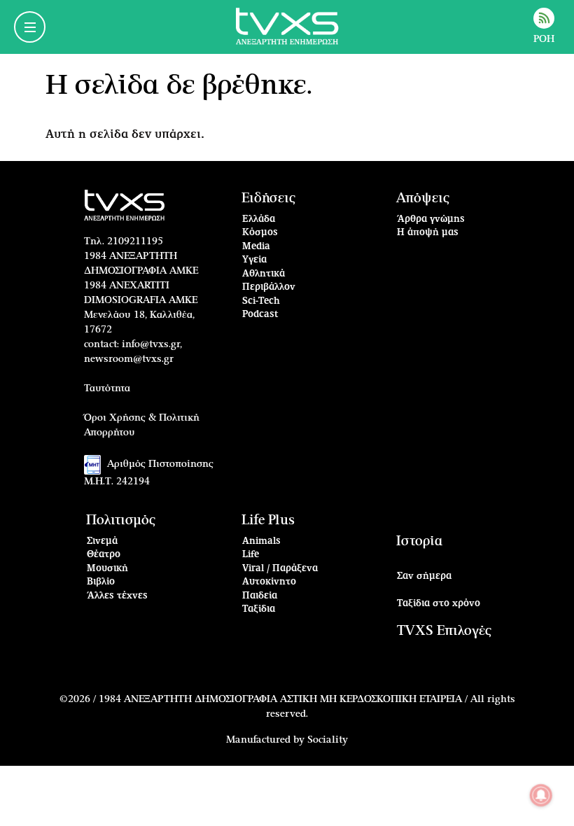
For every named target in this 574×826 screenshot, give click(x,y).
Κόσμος (260, 232)
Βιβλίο (101, 582)
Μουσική (107, 568)
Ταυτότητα (107, 388)
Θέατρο (103, 554)
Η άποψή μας (427, 232)
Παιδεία (259, 596)
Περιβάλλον (268, 287)
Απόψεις (422, 198)
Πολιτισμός (120, 520)
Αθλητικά (263, 274)
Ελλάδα (258, 219)
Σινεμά (102, 541)
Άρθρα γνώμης (431, 219)
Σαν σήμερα (424, 576)
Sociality (327, 740)
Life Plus (268, 520)
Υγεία (254, 260)
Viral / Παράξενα (280, 568)
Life (250, 554)
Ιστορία (419, 541)
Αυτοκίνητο (269, 582)
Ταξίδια (258, 609)
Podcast (260, 314)
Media (256, 246)
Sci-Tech (261, 301)
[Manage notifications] (541, 795)
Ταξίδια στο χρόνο (438, 603)
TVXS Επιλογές (444, 631)
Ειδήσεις (268, 198)
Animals (261, 541)
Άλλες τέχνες (117, 596)
